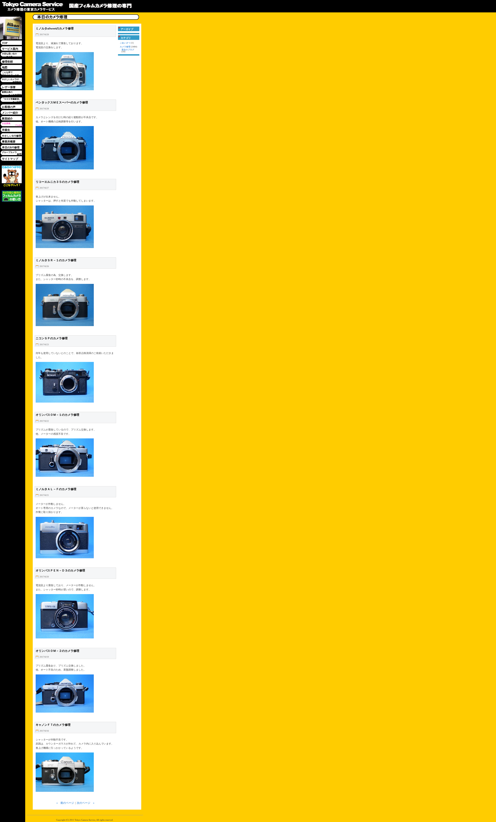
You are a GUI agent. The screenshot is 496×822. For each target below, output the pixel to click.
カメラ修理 (125, 47)
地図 (4, 67)
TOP (5, 43)
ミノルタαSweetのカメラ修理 (55, 28)
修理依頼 (7, 61)
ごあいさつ (125, 43)
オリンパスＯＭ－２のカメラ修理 (57, 650)
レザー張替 (9, 87)
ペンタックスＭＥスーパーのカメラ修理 (62, 102)
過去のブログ (127, 50)
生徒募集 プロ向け (12, 124)
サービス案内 (10, 48)
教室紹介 (7, 118)
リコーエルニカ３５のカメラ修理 (57, 181)
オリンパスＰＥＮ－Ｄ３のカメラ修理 (60, 570)
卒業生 (6, 130)
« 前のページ (65, 802)
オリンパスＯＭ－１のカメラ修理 (57, 414)
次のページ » (85, 802)
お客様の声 (9, 107)
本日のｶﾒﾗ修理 (11, 147)
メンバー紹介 (10, 112)
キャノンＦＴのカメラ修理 (53, 724)
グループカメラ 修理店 (12, 153)
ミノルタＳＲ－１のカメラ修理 (56, 260)
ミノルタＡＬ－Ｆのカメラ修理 (56, 489)
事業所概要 (9, 141)
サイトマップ (10, 158)
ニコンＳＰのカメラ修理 (52, 338)
